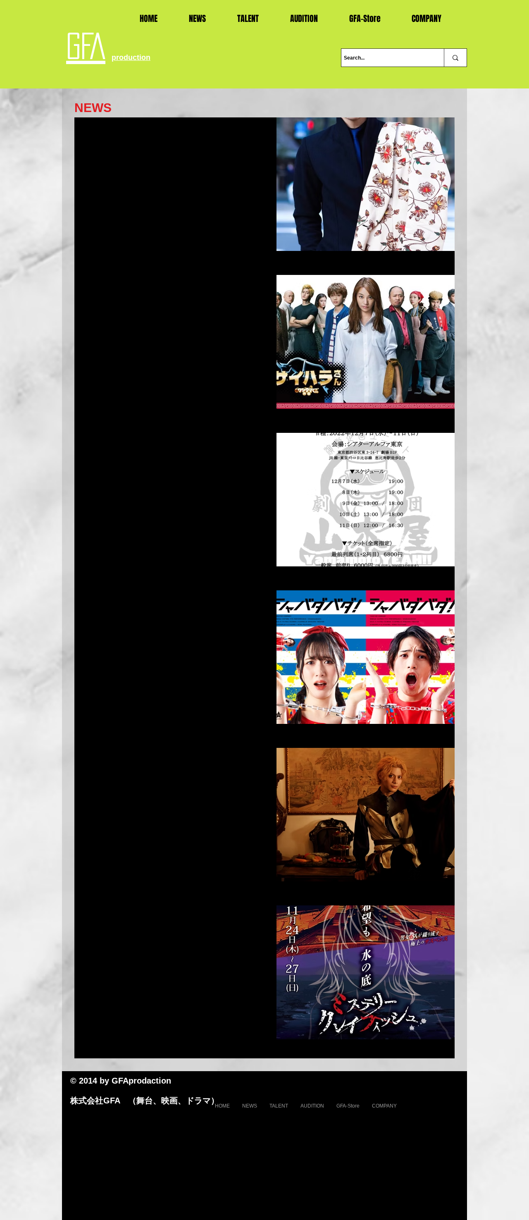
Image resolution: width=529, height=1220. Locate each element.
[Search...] (455, 58)
